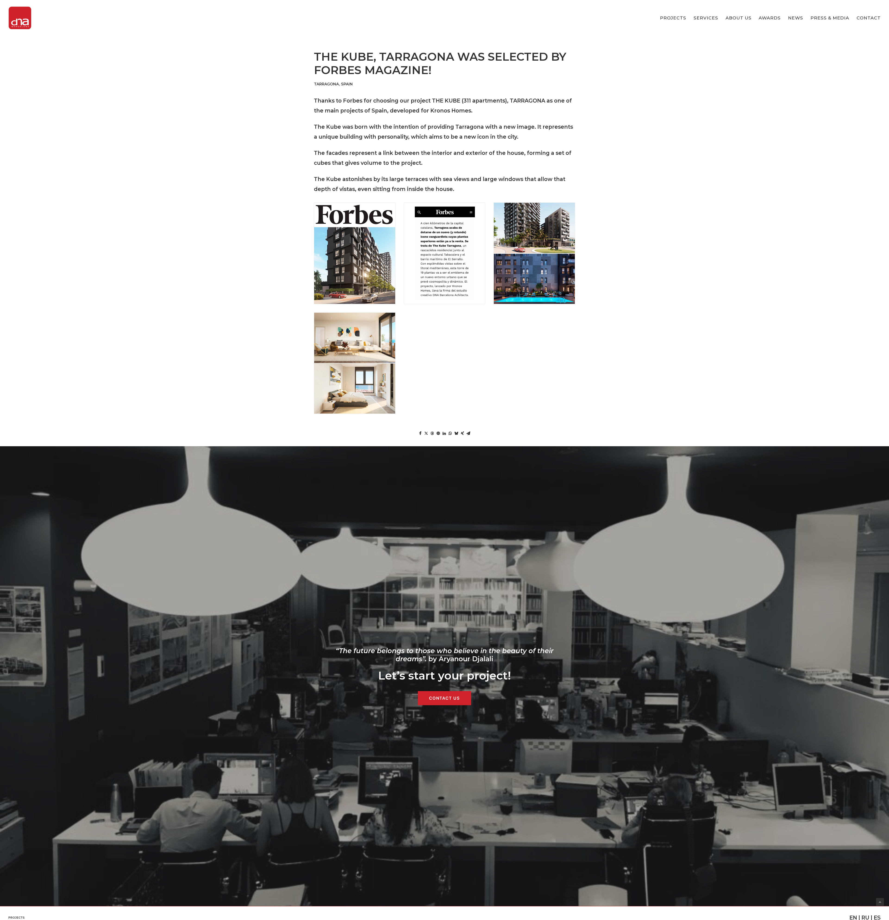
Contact (869, 18)
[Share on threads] (432, 433)
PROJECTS (673, 18)
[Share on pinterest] (438, 433)
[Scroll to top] (880, 901)
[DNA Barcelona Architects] (19, 18)
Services (706, 18)
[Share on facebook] (420, 433)
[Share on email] (468, 433)
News (795, 18)
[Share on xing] (462, 433)
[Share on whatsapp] (450, 433)
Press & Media (830, 18)
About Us (738, 18)
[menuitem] (675, 18)
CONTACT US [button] (444, 698)
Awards (770, 18)
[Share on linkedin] (444, 433)
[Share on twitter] (426, 433)
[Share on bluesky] (456, 433)
